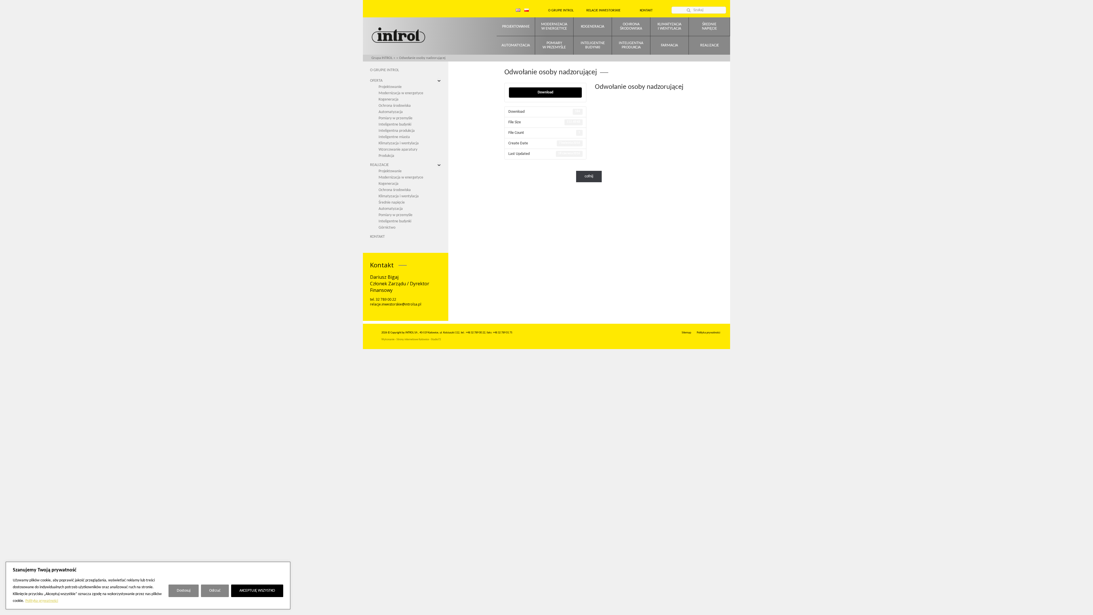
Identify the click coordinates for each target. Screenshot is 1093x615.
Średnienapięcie (709, 26)
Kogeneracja (592, 26)
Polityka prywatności (41, 601)
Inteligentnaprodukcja (631, 45)
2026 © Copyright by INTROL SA (399, 332)
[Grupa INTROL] (398, 35)
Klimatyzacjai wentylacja (669, 26)
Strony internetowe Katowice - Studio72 (418, 339)
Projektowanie (516, 26)
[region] (148, 585)
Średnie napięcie (392, 202)
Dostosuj (183, 591)
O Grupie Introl (561, 10)
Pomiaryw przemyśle (554, 45)
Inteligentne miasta (394, 137)
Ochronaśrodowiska (631, 26)
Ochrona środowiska (395, 106)
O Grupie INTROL (384, 70)
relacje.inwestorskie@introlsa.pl (395, 304)
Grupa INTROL (382, 58)
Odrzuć (215, 591)
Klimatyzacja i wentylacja (399, 143)
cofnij (589, 176)
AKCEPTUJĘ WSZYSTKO (257, 591)
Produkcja (386, 156)
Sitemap (686, 332)
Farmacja (669, 45)
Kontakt (646, 10)
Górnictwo (387, 228)
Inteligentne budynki (395, 124)
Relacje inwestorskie (603, 10)
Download (545, 92)
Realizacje (709, 45)
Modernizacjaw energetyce (554, 26)
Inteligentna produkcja (397, 131)
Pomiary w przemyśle (395, 118)
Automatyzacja (516, 45)
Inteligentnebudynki (593, 45)
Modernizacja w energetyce (401, 93)
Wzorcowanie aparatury (398, 149)
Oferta (376, 81)
